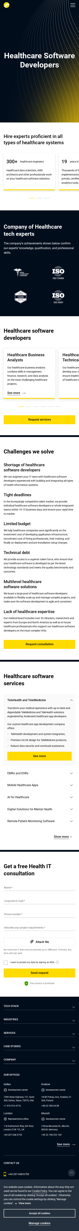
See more (13, 393)
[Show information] (57, 962)
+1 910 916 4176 (12, 1106)
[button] (72, 5)
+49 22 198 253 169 (51, 1135)
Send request (39, 973)
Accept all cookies (39, 1213)
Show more (61, 836)
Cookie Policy (39, 1191)
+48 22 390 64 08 (50, 1106)
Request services (39, 419)
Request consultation (39, 644)
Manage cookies (39, 1223)
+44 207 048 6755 (13, 1135)
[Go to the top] (71, 1173)
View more (25, 1203)
